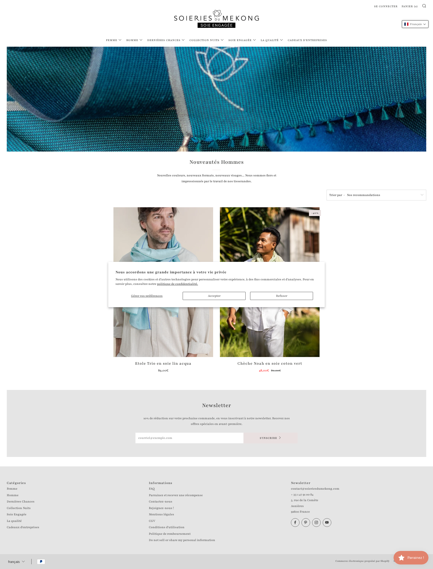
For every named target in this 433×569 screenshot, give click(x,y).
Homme (132, 40)
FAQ (152, 489)
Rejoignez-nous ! (161, 508)
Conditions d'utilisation (166, 527)
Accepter (214, 296)
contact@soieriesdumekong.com (315, 489)
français (14, 562)
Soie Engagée (240, 40)
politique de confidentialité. (177, 284)
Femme (111, 40)
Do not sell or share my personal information (182, 540)
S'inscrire (268, 438)
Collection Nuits (204, 40)
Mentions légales (161, 514)
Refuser (281, 296)
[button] (415, 24)
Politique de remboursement (170, 534)
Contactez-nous (160, 502)
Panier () (410, 6)
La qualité (270, 40)
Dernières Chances (163, 40)
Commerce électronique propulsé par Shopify (362, 561)
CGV (152, 521)
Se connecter (386, 6)
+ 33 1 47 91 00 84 (302, 495)
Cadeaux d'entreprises (307, 40)
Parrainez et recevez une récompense (176, 495)
